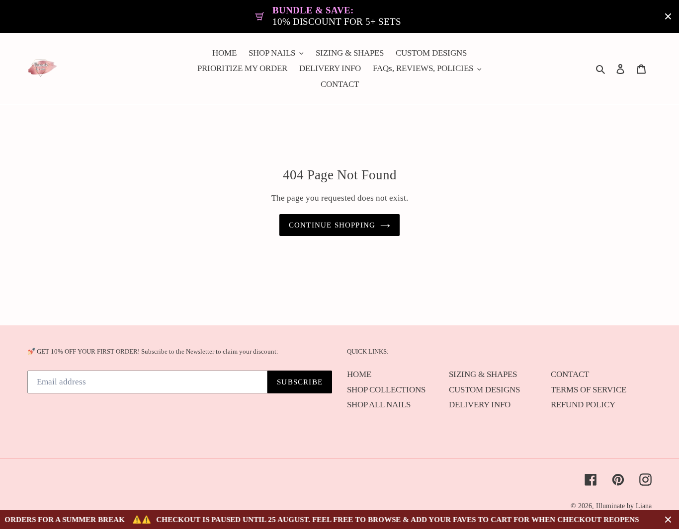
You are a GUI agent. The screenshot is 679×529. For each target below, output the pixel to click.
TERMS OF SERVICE (588, 389)
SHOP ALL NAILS (379, 404)
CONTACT (570, 374)
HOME (359, 374)
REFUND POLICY (583, 404)
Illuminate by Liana (624, 506)
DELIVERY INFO (479, 404)
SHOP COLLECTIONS (386, 389)
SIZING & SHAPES (483, 374)
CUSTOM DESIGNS (484, 389)
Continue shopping (332, 225)
